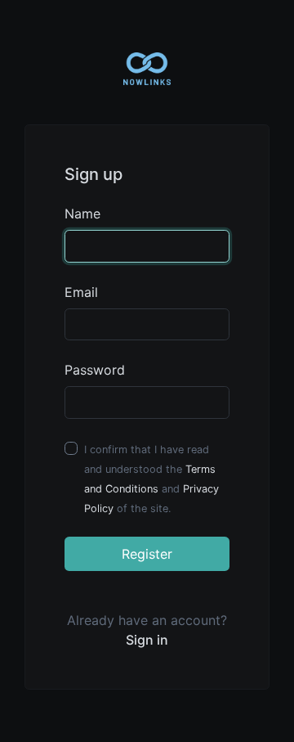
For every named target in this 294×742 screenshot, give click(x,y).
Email (81, 292)
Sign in (147, 640)
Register (147, 554)
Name (82, 213)
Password (95, 370)
